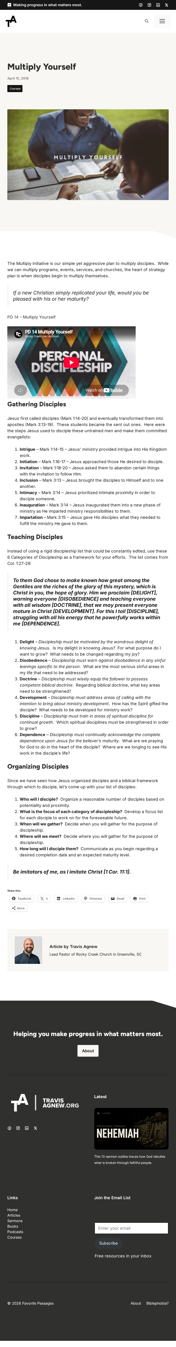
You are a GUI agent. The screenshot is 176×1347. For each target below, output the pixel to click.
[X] (167, 5)
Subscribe (108, 1243)
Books (12, 1226)
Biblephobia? (157, 1303)
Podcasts (15, 1231)
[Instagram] (149, 5)
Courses (15, 88)
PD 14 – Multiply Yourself (31, 317)
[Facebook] (141, 5)
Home (12, 1209)
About (88, 1050)
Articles (13, 1215)
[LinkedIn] (158, 5)
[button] (146, 21)
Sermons (14, 1220)
